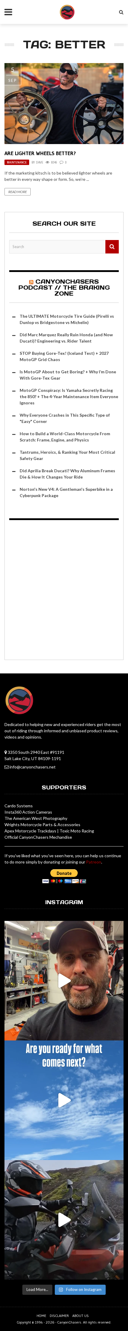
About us (80, 1315)
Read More (17, 192)
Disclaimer (59, 1315)
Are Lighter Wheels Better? (40, 153)
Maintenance (17, 162)
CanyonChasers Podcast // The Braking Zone (64, 287)
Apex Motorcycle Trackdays (30, 830)
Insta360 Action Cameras (28, 812)
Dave (39, 162)
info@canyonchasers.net (33, 766)
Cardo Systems (18, 805)
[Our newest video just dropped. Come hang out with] (64, 1220)
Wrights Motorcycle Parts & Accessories (42, 824)
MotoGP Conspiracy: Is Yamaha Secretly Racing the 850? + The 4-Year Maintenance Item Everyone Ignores (69, 396)
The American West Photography (35, 818)
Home (41, 1315)
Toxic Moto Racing (77, 830)
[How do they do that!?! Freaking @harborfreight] (64, 980)
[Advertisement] (64, 591)
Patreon (93, 861)
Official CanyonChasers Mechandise (38, 837)
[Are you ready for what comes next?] (64, 1100)
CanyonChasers (69, 1322)
